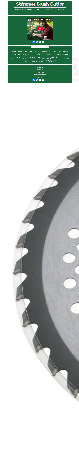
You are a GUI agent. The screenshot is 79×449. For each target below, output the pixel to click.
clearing (25, 54)
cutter (38, 54)
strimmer (51, 60)
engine (47, 58)
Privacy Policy (40, 72)
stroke (60, 58)
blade (33, 55)
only (68, 58)
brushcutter (34, 57)
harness (12, 58)
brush (18, 54)
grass (41, 61)
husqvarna (20, 51)
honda (23, 58)
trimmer (53, 50)
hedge (14, 51)
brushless (66, 51)
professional (34, 61)
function (49, 54)
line (29, 54)
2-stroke (27, 61)
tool (30, 51)
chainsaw (66, 54)
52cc (17, 57)
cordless (44, 51)
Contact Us (40, 69)
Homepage (40, 67)
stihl (59, 54)
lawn (54, 54)
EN (39, 77)
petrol (53, 57)
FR (41, 77)
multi (26, 51)
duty (64, 58)
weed (12, 54)
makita (26, 58)
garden (37, 51)
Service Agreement (40, 74)
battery (43, 58)
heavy (44, 54)
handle (59, 51)
